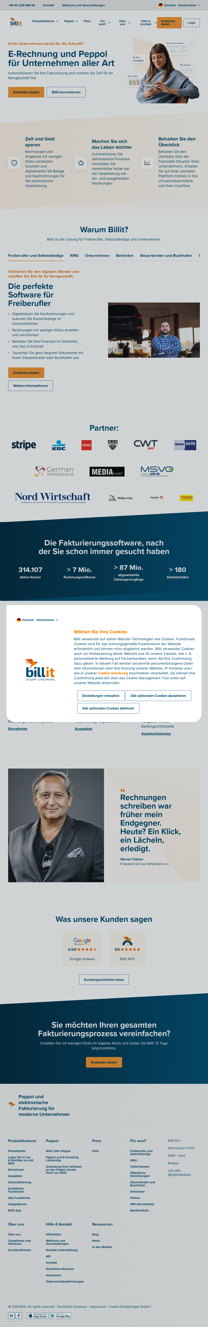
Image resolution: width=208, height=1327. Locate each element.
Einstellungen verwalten (100, 695)
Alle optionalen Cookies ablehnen (108, 708)
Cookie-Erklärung (113, 673)
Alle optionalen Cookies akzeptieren (158, 695)
